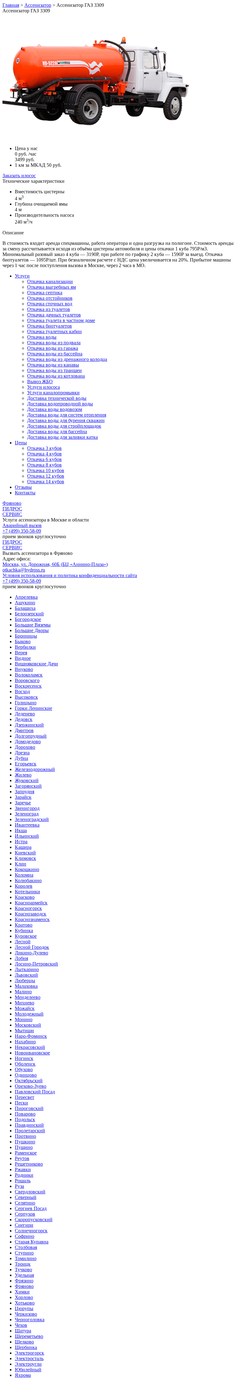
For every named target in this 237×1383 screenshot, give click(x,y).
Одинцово (26, 1075)
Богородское (28, 619)
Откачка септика (44, 292)
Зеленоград (27, 813)
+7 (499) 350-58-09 (21, 531)
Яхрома (23, 1375)
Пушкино (25, 1141)
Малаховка (26, 986)
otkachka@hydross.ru (23, 569)
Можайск (25, 1008)
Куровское (26, 936)
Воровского (27, 680)
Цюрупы (24, 1308)
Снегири (24, 1225)
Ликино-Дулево (31, 952)
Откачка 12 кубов (45, 476)
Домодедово (28, 741)
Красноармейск (31, 902)
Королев (23, 886)
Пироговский (29, 1108)
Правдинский (29, 1125)
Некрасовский (30, 1047)
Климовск (25, 858)
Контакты (25, 492)
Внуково (24, 669)
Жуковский (27, 780)
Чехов (21, 1325)
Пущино (24, 1147)
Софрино (24, 1236)
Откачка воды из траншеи (54, 370)
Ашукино (25, 602)
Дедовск (23, 719)
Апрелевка (26, 597)
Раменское (26, 1152)
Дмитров (24, 730)
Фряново (11, 503)
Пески (21, 1102)
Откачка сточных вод (49, 303)
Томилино (25, 1258)
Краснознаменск (32, 919)
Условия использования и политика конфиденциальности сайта (69, 575)
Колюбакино (28, 880)
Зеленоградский (32, 819)
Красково (25, 897)
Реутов (22, 1158)
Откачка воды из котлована (56, 376)
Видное (23, 658)
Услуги (22, 276)
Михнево (24, 1002)
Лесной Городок (32, 947)
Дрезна (22, 752)
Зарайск (23, 797)
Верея (21, 652)
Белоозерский (29, 613)
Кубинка (24, 930)
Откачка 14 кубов (45, 481)
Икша (21, 830)
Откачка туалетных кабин (54, 331)
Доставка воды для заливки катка (62, 437)
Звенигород (27, 808)
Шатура (23, 1330)
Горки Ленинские (33, 708)
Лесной (23, 941)
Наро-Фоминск (31, 1036)
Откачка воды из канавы (53, 364)
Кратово (23, 925)
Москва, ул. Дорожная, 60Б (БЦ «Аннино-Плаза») (55, 564)
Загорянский (28, 786)
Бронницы (26, 636)
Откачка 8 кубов (44, 464)
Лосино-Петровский (36, 963)
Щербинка (26, 1347)
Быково (23, 641)
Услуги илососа (43, 387)
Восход (22, 691)
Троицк (23, 1264)
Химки (22, 1291)
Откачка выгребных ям (51, 287)
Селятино (25, 1202)
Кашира (23, 847)
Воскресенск (28, 686)
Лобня (21, 958)
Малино (23, 991)
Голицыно (25, 702)
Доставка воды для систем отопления (66, 414)
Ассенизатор (37, 5)
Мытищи (24, 1030)
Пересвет (24, 1097)
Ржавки (23, 1169)
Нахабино (25, 1041)
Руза (19, 1186)
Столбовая (26, 1247)
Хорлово (24, 1297)
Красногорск (28, 908)
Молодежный (29, 1013)
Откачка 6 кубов (44, 459)
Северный (25, 1197)
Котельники (27, 891)
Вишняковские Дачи (36, 663)
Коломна (24, 875)
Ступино (24, 1252)
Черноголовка (29, 1319)
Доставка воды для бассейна (57, 431)
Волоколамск (29, 674)
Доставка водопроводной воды (60, 403)
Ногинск (24, 1058)
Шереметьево (29, 1336)
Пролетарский (30, 1130)
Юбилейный (28, 1369)
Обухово (24, 1069)
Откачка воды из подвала (54, 342)
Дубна (21, 758)
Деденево (25, 713)
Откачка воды (41, 337)
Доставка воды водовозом (54, 409)
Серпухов (25, 1214)
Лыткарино (27, 969)
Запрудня (24, 791)
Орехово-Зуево (30, 1086)
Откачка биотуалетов (49, 326)
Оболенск (25, 1064)
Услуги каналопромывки (53, 392)
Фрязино (24, 1280)
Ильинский (27, 836)
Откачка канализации (50, 281)
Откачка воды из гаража (52, 348)
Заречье (23, 802)
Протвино (25, 1136)
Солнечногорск (31, 1230)
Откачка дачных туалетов (54, 314)
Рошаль (23, 1180)
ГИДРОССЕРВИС (12, 511)
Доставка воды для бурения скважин (66, 420)
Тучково (23, 1269)
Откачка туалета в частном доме (61, 320)
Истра (21, 841)
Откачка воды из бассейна (54, 353)
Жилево (23, 774)
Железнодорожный (35, 769)
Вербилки (25, 647)
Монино (23, 1019)
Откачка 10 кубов (45, 470)
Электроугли (28, 1364)
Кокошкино (27, 869)
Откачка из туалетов (48, 309)
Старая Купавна (31, 1241)
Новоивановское (32, 1052)
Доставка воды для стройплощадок (64, 426)
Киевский (25, 852)
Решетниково (29, 1164)
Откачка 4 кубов (44, 453)
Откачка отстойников (50, 298)
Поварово (25, 1114)
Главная (10, 5)
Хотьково (25, 1302)
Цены (21, 442)
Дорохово (25, 747)
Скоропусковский (33, 1219)
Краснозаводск (30, 913)
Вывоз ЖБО (40, 381)
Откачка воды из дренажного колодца (67, 359)
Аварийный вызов (22, 525)
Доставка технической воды (56, 398)
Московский (28, 1025)
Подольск (25, 1119)
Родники (24, 1175)
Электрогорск (29, 1353)
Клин (20, 863)
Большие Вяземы (33, 624)
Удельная (24, 1275)
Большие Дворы (32, 630)
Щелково (24, 1341)
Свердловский (30, 1191)
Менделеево (27, 997)
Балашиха (25, 608)
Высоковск (26, 697)
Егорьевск (25, 763)
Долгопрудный (31, 736)
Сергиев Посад (31, 1208)
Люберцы (25, 980)
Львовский (26, 975)
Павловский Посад (35, 1091)
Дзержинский (29, 724)
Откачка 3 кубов (44, 448)
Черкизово (26, 1314)
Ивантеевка (27, 825)
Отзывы (23, 487)
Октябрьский (29, 1080)
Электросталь (29, 1358)
